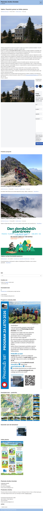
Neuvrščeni (22, 258)
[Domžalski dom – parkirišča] (20, 420)
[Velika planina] (12, 474)
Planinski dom (3, 291)
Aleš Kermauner (5, 189)
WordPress (9, 509)
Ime (37, 104)
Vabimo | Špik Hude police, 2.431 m (11, 218)
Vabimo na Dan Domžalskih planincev (12, 256)
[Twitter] (40, 86)
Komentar (38, 118)
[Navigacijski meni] (41, 2)
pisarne (7, 282)
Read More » (36, 191)
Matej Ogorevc (4, 258)
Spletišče (37, 114)
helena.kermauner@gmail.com (32, 75)
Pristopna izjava (28, 493)
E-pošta (37, 109)
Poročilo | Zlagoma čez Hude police (11, 186)
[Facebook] (37, 86)
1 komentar (17, 189)
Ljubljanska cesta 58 (5, 483)
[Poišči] (41, 275)
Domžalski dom (16, 258)
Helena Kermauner (5, 11)
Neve (2, 509)
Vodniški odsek (18, 11)
